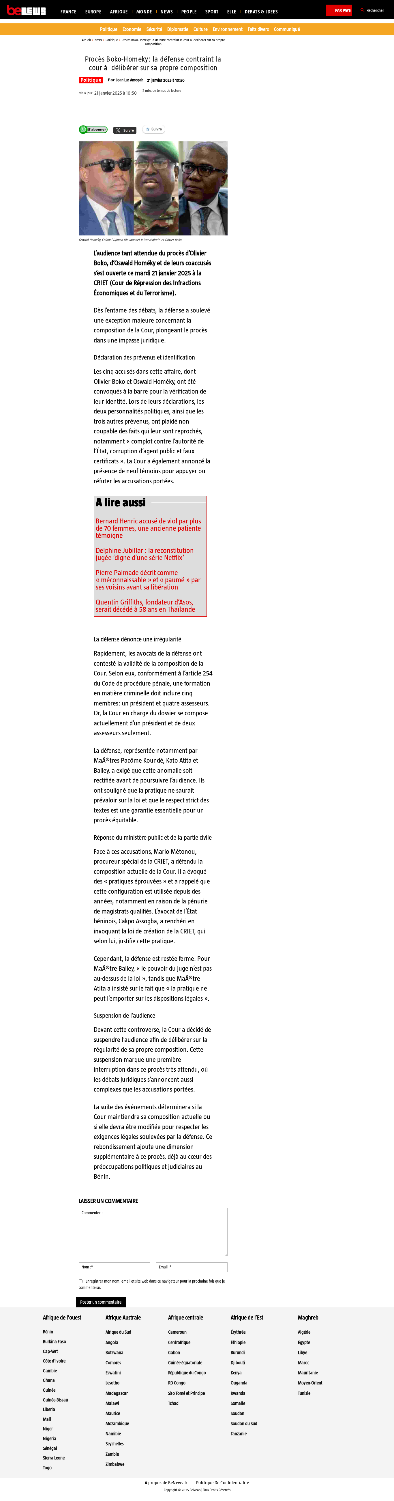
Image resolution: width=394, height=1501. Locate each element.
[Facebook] (131, 108)
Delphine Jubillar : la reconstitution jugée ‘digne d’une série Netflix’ (145, 554)
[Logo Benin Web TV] (26, 10)
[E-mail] (184, 108)
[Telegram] (171, 108)
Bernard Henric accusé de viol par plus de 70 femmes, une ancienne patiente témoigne (148, 528)
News (98, 40)
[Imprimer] (197, 108)
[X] (144, 108)
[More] (211, 108)
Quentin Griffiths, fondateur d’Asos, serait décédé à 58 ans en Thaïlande (145, 605)
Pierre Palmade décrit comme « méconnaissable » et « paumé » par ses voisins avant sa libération (148, 579)
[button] (371, 10)
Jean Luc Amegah (129, 80)
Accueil (86, 40)
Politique (112, 40)
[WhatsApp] (157, 108)
